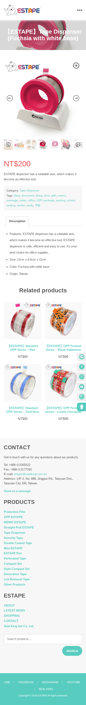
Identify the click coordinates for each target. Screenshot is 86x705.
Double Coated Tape (18, 543)
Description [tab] (17, 221)
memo (62, 195)
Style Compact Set (17, 569)
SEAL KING (46, 689)
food (47, 195)
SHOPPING (12, 615)
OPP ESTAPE (13, 517)
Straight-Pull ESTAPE (19, 527)
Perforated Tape (15, 558)
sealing (10, 205)
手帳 (37, 205)
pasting (60, 200)
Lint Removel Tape (17, 579)
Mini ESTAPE (13, 548)
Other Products (14, 584)
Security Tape (13, 538)
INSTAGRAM (50, 682)
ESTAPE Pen (13, 553)
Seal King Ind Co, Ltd (18, 626)
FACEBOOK (26, 682)
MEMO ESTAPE (15, 522)
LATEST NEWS (14, 610)
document (28, 195)
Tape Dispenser (29, 190)
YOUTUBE (73, 682)
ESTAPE (42, 695)
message (12, 200)
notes (23, 200)
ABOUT (9, 605)
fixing (39, 195)
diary (17, 195)
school (71, 200)
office (31, 200)
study (30, 205)
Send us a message (17, 491)
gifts (53, 195)
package (49, 200)
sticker (21, 205)
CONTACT (11, 621)
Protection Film (14, 511)
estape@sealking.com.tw (30, 474)
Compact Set (13, 563)
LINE (7, 682)
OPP (39, 200)
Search (72, 651)
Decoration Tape (15, 574)
